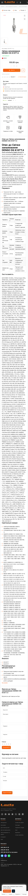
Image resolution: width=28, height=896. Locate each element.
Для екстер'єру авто (5, 830)
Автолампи (3, 825)
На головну (5, 682)
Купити (13, 70)
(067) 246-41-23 (5, 847)
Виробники (17, 832)
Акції (2, 839)
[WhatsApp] (9, 855)
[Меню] (2, 2)
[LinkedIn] (22, 814)
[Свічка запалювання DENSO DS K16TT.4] (14, 24)
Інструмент (3, 837)
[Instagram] (2, 814)
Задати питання (7, 792)
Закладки (17, 825)
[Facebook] (5, 814)
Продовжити (6, 747)
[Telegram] (12, 814)
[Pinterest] (19, 814)
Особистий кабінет (19, 822)
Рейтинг (4, 741)
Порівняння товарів (19, 827)
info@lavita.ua (4, 860)
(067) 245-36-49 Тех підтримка (9, 852)
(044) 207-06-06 (5, 849)
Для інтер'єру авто (5, 827)
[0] (17, 2)
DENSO (5, 58)
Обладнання (3, 822)
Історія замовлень (19, 835)
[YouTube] (9, 814)
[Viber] (5, 855)
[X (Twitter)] (15, 814)
